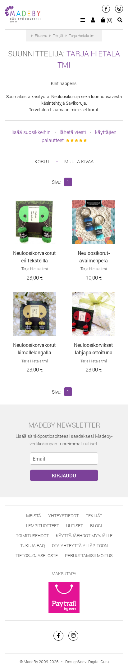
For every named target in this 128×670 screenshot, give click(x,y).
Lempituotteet (42, 526)
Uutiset (74, 526)
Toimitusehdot (32, 535)
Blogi (96, 526)
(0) (108, 20)
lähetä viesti (73, 132)
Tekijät (94, 516)
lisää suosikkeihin (31, 132)
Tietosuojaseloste (37, 555)
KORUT (42, 161)
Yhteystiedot (63, 516)
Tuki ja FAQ (32, 545)
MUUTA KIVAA (79, 161)
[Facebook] (106, 9)
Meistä (33, 516)
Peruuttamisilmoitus (88, 555)
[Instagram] (119, 9)
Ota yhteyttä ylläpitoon (80, 545)
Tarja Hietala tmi (34, 268)
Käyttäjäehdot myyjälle (84, 535)
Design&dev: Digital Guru (87, 661)
